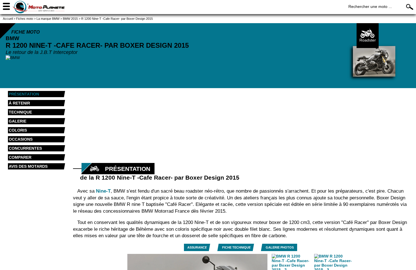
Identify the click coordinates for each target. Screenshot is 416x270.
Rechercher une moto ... (370, 6)
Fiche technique (236, 247)
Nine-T (103, 191)
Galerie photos (280, 247)
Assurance (197, 247)
